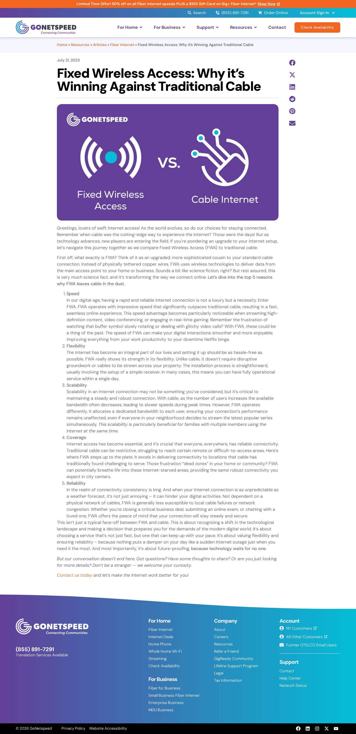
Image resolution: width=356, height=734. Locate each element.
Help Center (290, 678)
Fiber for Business (164, 688)
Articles (100, 44)
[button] (292, 62)
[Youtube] (336, 729)
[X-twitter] (327, 729)
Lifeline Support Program (236, 665)
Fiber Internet (122, 44)
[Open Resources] (255, 27)
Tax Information (228, 680)
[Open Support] (217, 27)
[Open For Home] (141, 27)
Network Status (293, 685)
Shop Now (266, 3)
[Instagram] (317, 729)
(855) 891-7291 (35, 649)
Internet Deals (160, 636)
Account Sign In (314, 12)
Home (62, 44)
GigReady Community (233, 658)
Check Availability (164, 665)
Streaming (157, 658)
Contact (286, 670)
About (219, 629)
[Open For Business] (184, 27)
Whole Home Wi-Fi (165, 651)
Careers (221, 636)
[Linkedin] (307, 729)
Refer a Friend (226, 651)
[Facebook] (298, 729)
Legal (218, 673)
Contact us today (74, 575)
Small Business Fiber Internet (174, 695)
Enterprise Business (166, 702)
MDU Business (160, 709)
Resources (80, 44)
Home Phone (159, 644)
